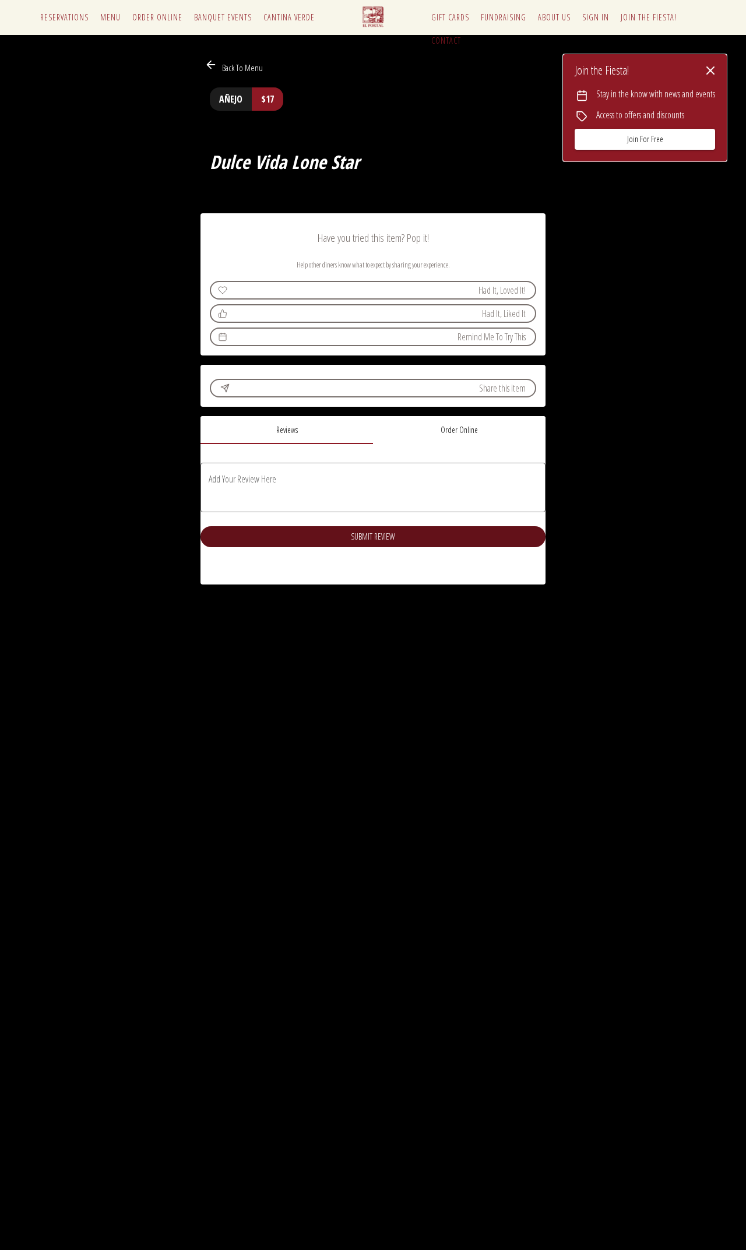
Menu (110, 17)
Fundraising (503, 17)
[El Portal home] (373, 17)
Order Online (157, 17)
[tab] (286, 430)
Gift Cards (450, 17)
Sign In (595, 17)
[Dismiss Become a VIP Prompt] (710, 70)
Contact (446, 40)
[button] (234, 66)
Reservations (64, 17)
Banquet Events (223, 17)
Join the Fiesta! (649, 17)
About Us (554, 17)
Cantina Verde (289, 17)
